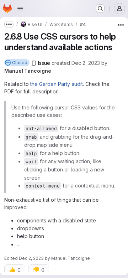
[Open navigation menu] (20, 8)
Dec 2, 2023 (85, 63)
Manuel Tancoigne (27, 71)
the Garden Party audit (56, 84)
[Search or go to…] (100, 8)
